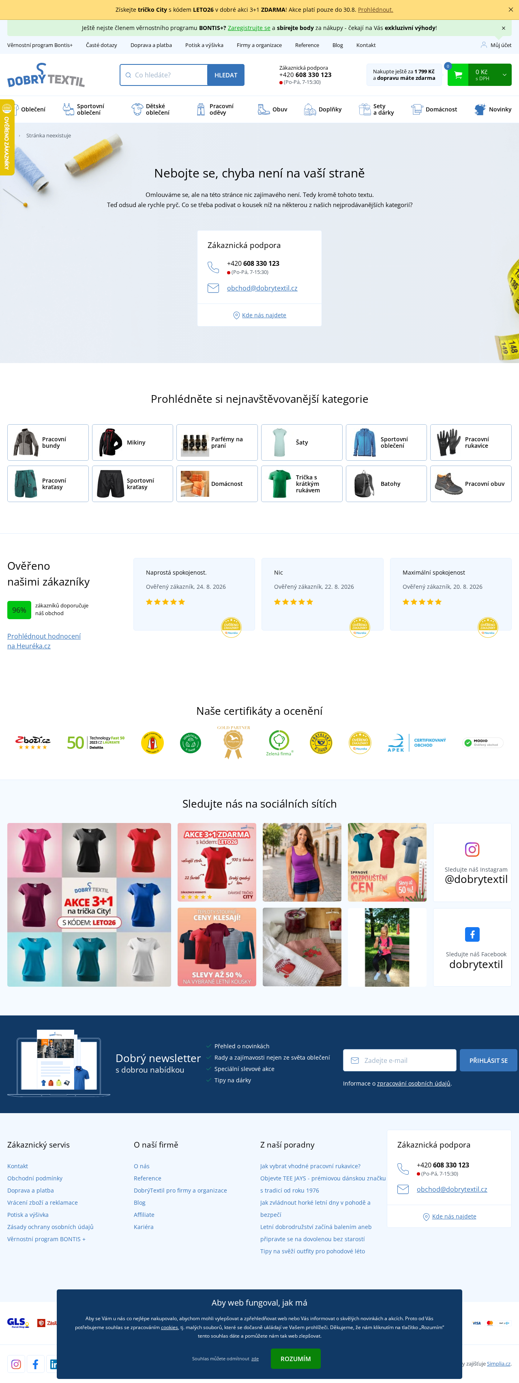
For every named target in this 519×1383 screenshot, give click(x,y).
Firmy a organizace (259, 45)
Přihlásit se (489, 1060)
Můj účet (501, 45)
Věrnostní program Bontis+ (40, 45)
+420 (305, 75)
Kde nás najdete (264, 315)
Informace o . (397, 1083)
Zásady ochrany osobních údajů (50, 1227)
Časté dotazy (101, 45)
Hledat (225, 75)
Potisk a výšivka (204, 45)
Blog (337, 45)
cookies (169, 1327)
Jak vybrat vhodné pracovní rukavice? (310, 1166)
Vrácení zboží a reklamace (42, 1202)
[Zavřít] (511, 10)
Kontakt (366, 45)
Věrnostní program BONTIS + (46, 1239)
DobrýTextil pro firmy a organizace (180, 1190)
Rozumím (296, 1359)
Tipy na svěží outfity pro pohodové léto (312, 1251)
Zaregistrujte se (249, 28)
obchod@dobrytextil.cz (262, 288)
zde (255, 1358)
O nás (142, 1166)
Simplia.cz (498, 1363)
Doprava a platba (151, 45)
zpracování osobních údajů (413, 1083)
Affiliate (144, 1214)
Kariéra (144, 1227)
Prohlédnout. (375, 9)
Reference (307, 45)
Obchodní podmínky (34, 1178)
